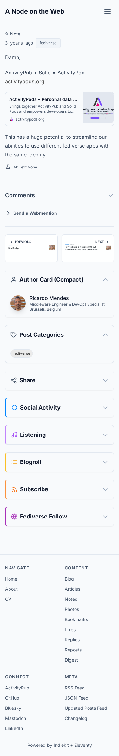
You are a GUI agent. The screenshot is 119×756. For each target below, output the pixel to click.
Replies (72, 639)
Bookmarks (76, 619)
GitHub (12, 698)
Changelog (76, 718)
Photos (72, 609)
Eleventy (83, 745)
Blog (69, 578)
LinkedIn (14, 728)
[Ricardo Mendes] (18, 303)
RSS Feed (75, 687)
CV (8, 599)
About (11, 589)
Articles (72, 589)
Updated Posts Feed (86, 708)
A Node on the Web (34, 11)
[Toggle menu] (107, 11)
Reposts (73, 649)
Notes (71, 599)
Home (11, 578)
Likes (70, 629)
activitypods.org (24, 81)
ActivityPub (17, 687)
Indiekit (61, 745)
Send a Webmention (35, 213)
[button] (11, 119)
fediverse (48, 43)
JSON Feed (77, 698)
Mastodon (15, 718)
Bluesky (13, 708)
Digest (71, 660)
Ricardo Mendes (49, 298)
